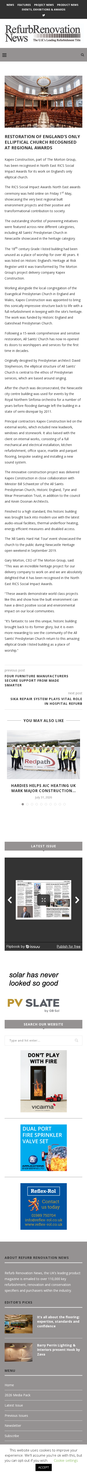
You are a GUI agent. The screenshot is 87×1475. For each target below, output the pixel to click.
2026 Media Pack (17, 1395)
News (10, 5)
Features (24, 5)
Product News (67, 5)
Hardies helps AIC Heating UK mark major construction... (43, 788)
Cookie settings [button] (66, 1460)
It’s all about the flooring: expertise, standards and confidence (58, 1321)
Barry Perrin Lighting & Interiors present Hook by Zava (58, 1349)
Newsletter (13, 1425)
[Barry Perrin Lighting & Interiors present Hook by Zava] (18, 1352)
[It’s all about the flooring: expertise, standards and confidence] (18, 1324)
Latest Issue (14, 1405)
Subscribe (12, 1436)
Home (9, 1385)
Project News (44, 5)
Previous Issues (16, 1415)
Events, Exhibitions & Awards (43, 9)
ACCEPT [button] (43, 1467)
